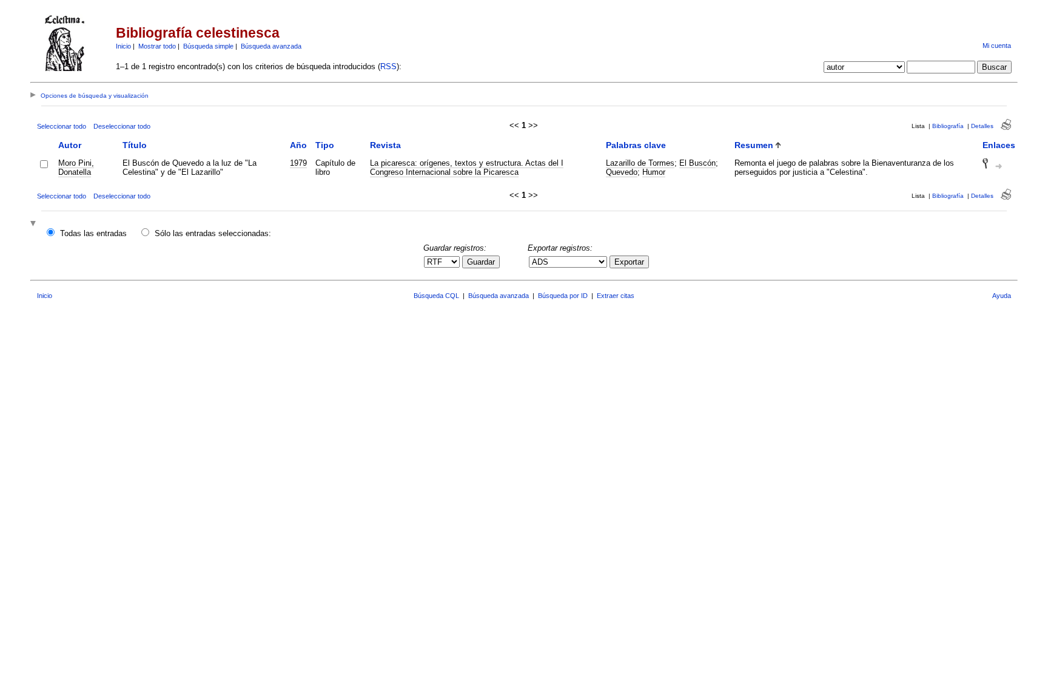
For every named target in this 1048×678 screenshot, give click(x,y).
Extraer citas (615, 295)
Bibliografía (948, 126)
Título (135, 145)
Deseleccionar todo (121, 126)
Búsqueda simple (208, 46)
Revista (385, 145)
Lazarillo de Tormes (640, 163)
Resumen (753, 145)
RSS (388, 66)
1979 (298, 163)
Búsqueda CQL (436, 295)
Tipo (324, 145)
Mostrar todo (157, 46)
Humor (653, 172)
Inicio (123, 46)
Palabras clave (636, 145)
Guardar (481, 261)
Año (298, 145)
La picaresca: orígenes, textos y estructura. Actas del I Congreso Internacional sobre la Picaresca (466, 167)
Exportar (629, 261)
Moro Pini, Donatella (76, 167)
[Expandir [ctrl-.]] (34, 224)
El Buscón (697, 163)
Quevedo (621, 172)
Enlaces (998, 145)
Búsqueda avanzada (271, 46)
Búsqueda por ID (563, 295)
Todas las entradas (93, 233)
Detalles (982, 126)
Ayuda (1001, 295)
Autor (69, 145)
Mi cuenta (996, 45)
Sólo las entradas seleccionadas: (213, 233)
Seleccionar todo (61, 126)
